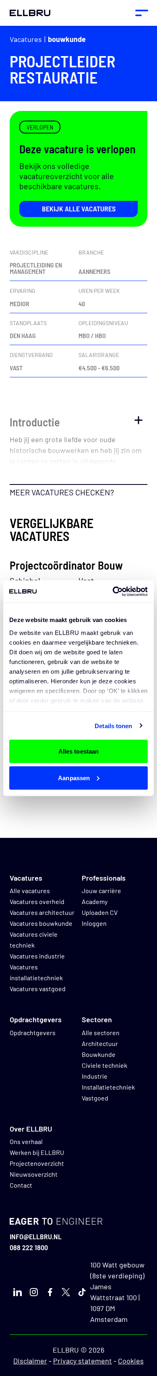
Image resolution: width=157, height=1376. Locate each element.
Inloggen (94, 923)
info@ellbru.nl (36, 1236)
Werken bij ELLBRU (37, 1152)
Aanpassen (74, 777)
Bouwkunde (67, 39)
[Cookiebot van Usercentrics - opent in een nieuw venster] (113, 591)
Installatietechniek (108, 1087)
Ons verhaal (26, 1141)
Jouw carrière (101, 890)
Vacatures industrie (37, 956)
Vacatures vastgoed (38, 988)
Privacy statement (82, 1360)
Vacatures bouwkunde (41, 923)
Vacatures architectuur (42, 912)
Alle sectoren (101, 1032)
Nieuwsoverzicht (34, 1174)
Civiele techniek (104, 1065)
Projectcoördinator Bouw (66, 565)
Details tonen (113, 725)
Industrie (94, 1076)
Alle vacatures (30, 890)
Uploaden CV (100, 912)
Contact (21, 1185)
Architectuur (100, 1043)
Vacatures (26, 39)
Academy (94, 901)
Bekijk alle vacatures (79, 208)
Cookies (131, 1360)
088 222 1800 (29, 1247)
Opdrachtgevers (33, 1032)
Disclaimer (30, 1360)
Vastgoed (95, 1098)
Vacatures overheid (37, 901)
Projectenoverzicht (37, 1163)
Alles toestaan (78, 751)
